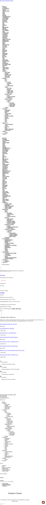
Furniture (4, 78)
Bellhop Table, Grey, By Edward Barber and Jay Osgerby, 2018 (12, 350)
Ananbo (4, 9)
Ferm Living (4, 21)
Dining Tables (12, 105)
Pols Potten (4, 50)
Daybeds (9, 82)
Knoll (3, 31)
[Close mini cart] (1, 269)
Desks (8, 95)
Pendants (7, 73)
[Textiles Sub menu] (6, 131)
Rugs (6, 119)
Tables (8, 101)
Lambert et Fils (5, 32)
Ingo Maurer (5, 29)
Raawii (3, 55)
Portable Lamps (8, 74)
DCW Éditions (5, 18)
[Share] (2, 503)
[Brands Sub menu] (6, 6)
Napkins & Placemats (9, 129)
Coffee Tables (12, 104)
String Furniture (5, 61)
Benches (9, 89)
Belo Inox (4, 15)
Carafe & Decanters (9, 124)
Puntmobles (4, 54)
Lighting (4, 71)
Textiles (3, 131)
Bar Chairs (9, 88)
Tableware (4, 123)
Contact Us (4, 485)
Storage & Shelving (11, 96)
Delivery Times (5, 470)
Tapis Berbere (5, 63)
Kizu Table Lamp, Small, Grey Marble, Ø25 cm (9, 354)
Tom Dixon (4, 65)
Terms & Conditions (6, 469)
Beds (6, 79)
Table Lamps (7, 75)
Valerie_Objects (5, 68)
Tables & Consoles (8, 99)
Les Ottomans (5, 33)
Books (6, 112)
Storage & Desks (8, 94)
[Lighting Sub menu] (6, 71)
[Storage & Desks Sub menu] (12, 424)
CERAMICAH (5, 17)
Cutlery (6, 125)
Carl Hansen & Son (6, 16)
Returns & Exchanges (6, 467)
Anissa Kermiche (5, 10)
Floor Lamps (7, 72)
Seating (6, 86)
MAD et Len (5, 38)
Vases (6, 121)
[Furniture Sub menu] (7, 78)
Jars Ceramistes (5, 30)
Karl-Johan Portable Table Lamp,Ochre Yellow (9, 346)
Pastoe (3, 49)
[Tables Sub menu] (10, 101)
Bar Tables (12, 102)
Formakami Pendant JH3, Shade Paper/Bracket (9, 337)
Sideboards (9, 97)
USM (3, 66)
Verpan (3, 69)
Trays (6, 120)
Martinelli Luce (5, 41)
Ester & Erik (5, 19)
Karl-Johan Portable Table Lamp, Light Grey (8, 324)
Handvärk (4, 25)
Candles (6, 114)
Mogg (3, 42)
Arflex (3, 12)
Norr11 (3, 47)
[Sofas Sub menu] (7, 81)
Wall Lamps (7, 76)
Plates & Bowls (8, 130)
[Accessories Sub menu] (7, 109)
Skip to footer (10, 0)
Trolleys (6, 107)
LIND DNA (4, 34)
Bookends (7, 111)
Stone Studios (5, 59)
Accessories (4, 108)
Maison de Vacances (6, 39)
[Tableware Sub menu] (7, 123)
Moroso (4, 43)
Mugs (6, 127)
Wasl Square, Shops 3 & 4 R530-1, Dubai (8, 394)
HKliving (4, 28)
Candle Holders (8, 113)
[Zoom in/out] (0, 503)
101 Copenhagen (5, 8)
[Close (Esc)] (4, 503)
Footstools (9, 83)
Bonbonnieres (7, 110)
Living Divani (5, 35)
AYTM (3, 14)
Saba (3, 57)
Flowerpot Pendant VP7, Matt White (7, 328)
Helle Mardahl (5, 27)
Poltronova (4, 51)
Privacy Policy (5, 483)
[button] (1, 294)
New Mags (4, 45)
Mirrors (6, 117)
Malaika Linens (5, 40)
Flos (3, 22)
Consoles (9, 100)
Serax (3, 58)
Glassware (7, 126)
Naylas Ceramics (5, 44)
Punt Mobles (5, 53)
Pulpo (3, 52)
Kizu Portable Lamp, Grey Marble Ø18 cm (8, 332)
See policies (2, 292)
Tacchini (4, 62)
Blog (3, 466)
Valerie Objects (5, 67)
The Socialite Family (6, 64)
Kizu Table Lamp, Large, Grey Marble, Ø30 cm (9, 341)
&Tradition (4, 7)
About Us (4, 133)
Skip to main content (4, 0)
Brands (3, 6)
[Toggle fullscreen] (1, 503)
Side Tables (12, 106)
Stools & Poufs (10, 85)
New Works (4, 46)
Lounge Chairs (10, 91)
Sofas (6, 80)
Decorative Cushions (9, 115)
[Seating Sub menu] (8, 87)
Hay (3, 26)
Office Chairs (10, 92)
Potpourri (7, 118)
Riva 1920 (4, 56)
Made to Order (5, 468)
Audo (3, 13)
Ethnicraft (4, 20)
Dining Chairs (10, 90)
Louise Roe (4, 37)
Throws (6, 132)
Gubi (3, 23)
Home (1, 270)
